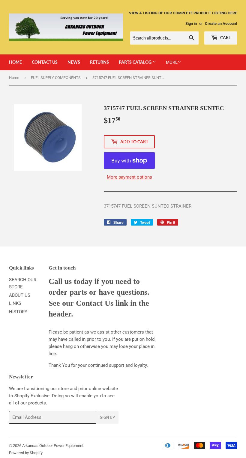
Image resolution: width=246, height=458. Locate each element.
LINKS (15, 303)
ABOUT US (19, 295)
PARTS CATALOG (135, 62)
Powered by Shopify (26, 453)
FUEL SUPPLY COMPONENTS (56, 77)
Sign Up (107, 417)
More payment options (129, 177)
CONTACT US (45, 62)
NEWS (74, 62)
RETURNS (99, 62)
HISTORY (18, 311)
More (172, 62)
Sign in (191, 23)
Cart (225, 37)
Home (14, 77)
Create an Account (221, 23)
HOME (15, 62)
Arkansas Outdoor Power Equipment (52, 445)
